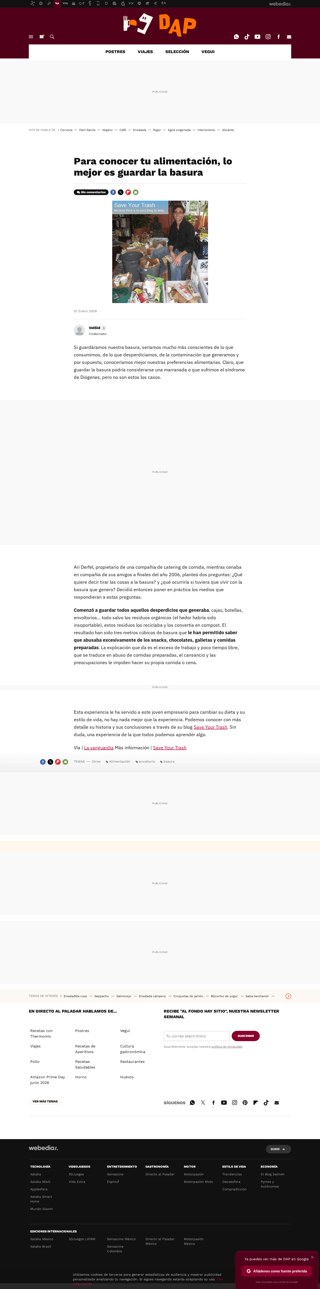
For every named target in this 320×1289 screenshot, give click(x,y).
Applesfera (39, 1189)
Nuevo (41, 36)
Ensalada (139, 130)
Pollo (35, 1061)
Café (122, 130)
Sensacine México (121, 1239)
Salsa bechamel (258, 996)
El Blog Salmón (273, 1174)
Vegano (107, 130)
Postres (82, 1030)
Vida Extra (77, 1182)
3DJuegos (76, 1174)
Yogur (157, 130)
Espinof (113, 1182)
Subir (275, 1149)
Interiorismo (206, 130)
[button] (96, 328)
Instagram (268, 36)
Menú (31, 36)
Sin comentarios (93, 192)
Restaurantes (132, 1061)
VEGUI (208, 51)
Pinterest (245, 1102)
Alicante (228, 130)
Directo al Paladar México (160, 1241)
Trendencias (232, 1174)
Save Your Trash (210, 727)
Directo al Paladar (160, 1174)
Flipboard (128, 192)
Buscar (52, 36)
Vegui (125, 1030)
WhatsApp (236, 36)
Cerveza (66, 130)
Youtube (257, 36)
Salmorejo (124, 996)
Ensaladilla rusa (76, 996)
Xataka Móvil (40, 1182)
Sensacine (115, 1174)
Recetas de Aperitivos (85, 1049)
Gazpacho (102, 996)
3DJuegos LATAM (82, 1239)
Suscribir (246, 1036)
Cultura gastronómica (132, 1049)
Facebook (278, 36)
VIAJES (145, 51)
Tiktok (247, 36)
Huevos (127, 1077)
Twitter (120, 192)
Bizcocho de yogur (225, 996)
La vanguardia (99, 747)
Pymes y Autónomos (270, 1184)
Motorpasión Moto (198, 1182)
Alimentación (119, 761)
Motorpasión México (194, 1241)
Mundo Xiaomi (41, 1209)
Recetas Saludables (85, 1064)
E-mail (289, 36)
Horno (81, 1077)
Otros (96, 761)
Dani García (87, 130)
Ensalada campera (153, 996)
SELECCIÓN (177, 51)
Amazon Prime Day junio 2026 (47, 1080)
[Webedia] (43, 1148)
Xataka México (41, 1239)
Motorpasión (194, 1174)
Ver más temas (45, 1101)
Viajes (35, 1046)
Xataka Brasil (40, 1246)
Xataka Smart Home (41, 1199)
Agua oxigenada (179, 130)
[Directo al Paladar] (160, 25)
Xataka (35, 1174)
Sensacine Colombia (115, 1249)
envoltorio (147, 761)
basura (169, 761)
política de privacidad (226, 1046)
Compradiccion (234, 1189)
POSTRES (115, 51)
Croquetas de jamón (188, 996)
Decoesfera (231, 1182)
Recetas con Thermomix (41, 1033)
